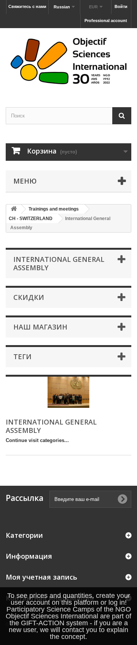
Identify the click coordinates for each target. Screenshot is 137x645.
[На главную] (13, 209)
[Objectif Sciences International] (68, 61)
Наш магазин (40, 326)
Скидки (28, 297)
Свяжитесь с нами (27, 6)
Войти (121, 6)
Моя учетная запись (41, 577)
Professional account (105, 20)
